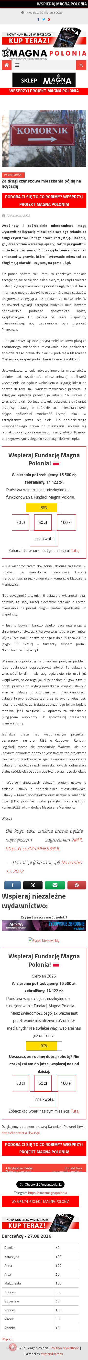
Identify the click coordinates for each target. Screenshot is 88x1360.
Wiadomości (13, 175)
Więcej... (7, 1339)
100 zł (66, 522)
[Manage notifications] (13, 1347)
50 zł (43, 522)
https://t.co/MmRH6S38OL (32, 848)
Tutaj (75, 550)
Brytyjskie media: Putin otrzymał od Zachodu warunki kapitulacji (19, 1168)
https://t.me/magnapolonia (47, 1192)
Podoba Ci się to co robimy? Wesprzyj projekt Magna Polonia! (44, 201)
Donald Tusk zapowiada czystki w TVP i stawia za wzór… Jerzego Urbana (66, 1168)
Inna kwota (44, 538)
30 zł (20, 522)
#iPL (78, 839)
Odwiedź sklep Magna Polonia (44, 80)
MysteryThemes (52, 1353)
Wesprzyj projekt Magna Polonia (44, 91)
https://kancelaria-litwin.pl (21, 1132)
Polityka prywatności (65, 1347)
